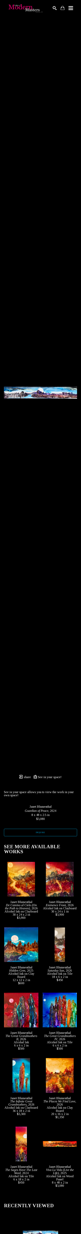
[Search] (55, 8)
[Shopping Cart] (62, 8)
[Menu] (70, 8)
